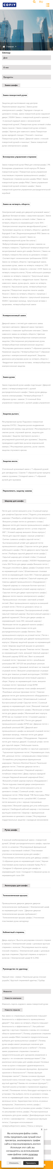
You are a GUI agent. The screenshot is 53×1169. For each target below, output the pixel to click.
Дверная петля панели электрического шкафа (23, 596)
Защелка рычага (11, 414)
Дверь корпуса (8, 940)
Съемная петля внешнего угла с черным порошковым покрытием (24, 802)
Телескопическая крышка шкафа (17, 917)
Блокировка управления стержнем (19, 157)
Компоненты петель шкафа (27, 1104)
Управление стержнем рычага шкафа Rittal (22, 179)
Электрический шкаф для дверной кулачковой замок (25, 212)
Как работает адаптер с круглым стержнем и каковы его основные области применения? (25, 1030)
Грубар (41, 980)
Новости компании (13, 998)
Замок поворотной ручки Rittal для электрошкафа (24, 165)
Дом (5, 58)
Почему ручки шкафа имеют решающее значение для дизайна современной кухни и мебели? (24, 1044)
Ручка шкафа (11, 830)
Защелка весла (10, 461)
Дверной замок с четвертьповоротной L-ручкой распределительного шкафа (26, 388)
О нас (6, 67)
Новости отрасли (12, 1010)
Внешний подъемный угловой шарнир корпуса (23, 589)
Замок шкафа (11, 85)
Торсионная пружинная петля (16, 752)
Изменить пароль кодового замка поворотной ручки (25, 1004)
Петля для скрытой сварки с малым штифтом (23, 536)
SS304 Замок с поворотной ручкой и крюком (29, 117)
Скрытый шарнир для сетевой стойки (19, 557)
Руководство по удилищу (15, 969)
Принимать (31, 1163)
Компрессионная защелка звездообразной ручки (24, 226)
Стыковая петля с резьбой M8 (22, 798)
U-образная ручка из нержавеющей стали (21, 861)
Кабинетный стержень (13, 932)
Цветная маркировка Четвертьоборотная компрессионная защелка (24, 337)
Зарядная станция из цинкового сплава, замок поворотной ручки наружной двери (26, 113)
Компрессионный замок (14, 315)
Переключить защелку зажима (17, 491)
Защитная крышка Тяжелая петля (25, 649)
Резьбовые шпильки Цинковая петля (19, 692)
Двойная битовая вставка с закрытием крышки (23, 216)
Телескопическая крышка (15, 895)
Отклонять (13, 1163)
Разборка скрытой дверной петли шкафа (27, 553)
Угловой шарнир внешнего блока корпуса (26, 532)
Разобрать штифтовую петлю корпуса (29, 518)
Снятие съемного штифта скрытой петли (21, 539)
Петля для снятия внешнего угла (16, 511)
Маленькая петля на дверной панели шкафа (23, 624)
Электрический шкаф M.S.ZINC (25, 958)
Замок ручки (9, 377)
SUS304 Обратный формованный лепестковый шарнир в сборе (25, 677)
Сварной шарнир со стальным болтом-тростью (24, 585)
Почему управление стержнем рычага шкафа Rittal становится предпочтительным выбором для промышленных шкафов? (26, 1037)
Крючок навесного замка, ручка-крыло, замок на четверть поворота (24, 283)
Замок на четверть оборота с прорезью (28, 294)
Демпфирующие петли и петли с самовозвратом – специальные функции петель (26, 1118)
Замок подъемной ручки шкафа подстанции (21, 385)
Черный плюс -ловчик (11, 977)
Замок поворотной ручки (15, 95)
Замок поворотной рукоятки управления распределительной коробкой (26, 189)
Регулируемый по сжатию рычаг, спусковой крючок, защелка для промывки (26, 432)
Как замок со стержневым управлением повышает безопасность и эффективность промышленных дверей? (24, 1019)
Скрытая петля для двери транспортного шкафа (24, 592)
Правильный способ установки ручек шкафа (22, 1108)
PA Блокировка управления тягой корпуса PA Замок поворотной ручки (26, 168)
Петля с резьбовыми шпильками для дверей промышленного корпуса (25, 638)
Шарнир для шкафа (14, 501)
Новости (7, 991)
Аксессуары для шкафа (16, 885)
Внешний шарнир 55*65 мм (15, 656)
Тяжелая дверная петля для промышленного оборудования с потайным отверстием (25, 695)
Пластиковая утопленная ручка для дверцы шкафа (25, 858)
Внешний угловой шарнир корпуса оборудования (25, 781)
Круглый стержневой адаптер (24, 980)
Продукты (8, 77)
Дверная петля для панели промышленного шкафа (26, 525)
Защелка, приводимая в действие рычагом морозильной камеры (24, 443)
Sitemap (20, 46)
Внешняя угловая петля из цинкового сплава (23, 521)
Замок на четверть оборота (16, 204)
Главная (10, 46)
